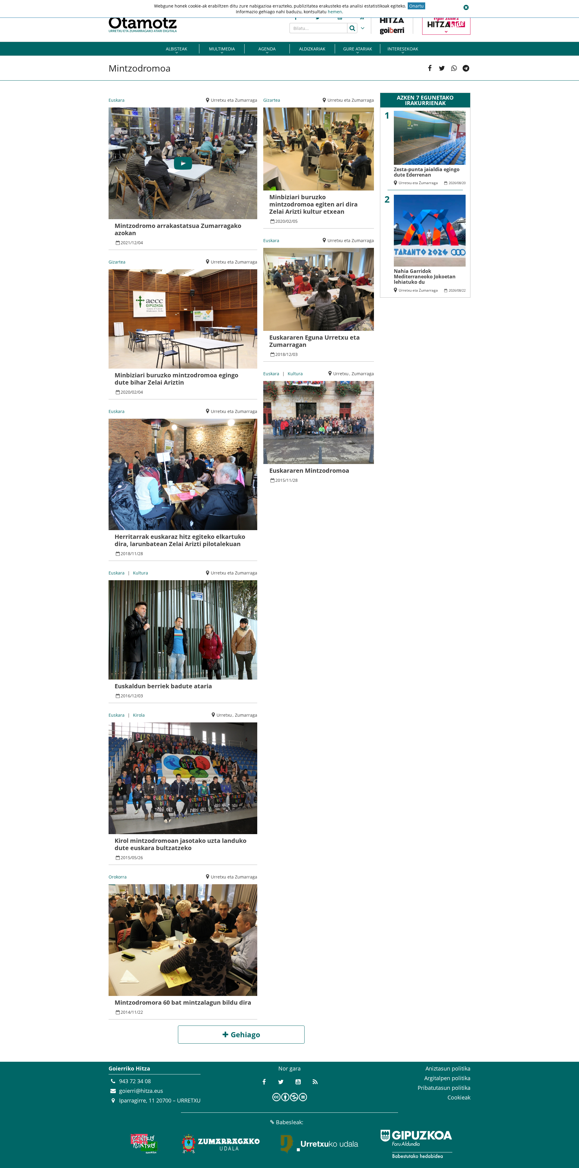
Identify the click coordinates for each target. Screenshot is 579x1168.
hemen (335, 11)
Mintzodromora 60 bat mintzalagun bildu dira (183, 1002)
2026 (452, 183)
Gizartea (117, 262)
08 (459, 183)
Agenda (267, 49)
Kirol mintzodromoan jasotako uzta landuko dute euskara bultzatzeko (180, 844)
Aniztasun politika (448, 1068)
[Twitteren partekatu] (441, 68)
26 (140, 857)
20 (464, 183)
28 (140, 553)
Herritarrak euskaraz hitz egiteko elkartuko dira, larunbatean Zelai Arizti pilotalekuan (180, 540)
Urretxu (224, 715)
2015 (125, 857)
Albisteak (176, 49)
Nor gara (289, 1068)
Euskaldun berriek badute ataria (163, 686)
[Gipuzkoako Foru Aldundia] (416, 1144)
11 (134, 553)
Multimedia (222, 49)
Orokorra (118, 877)
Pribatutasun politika (444, 1087)
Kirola (139, 715)
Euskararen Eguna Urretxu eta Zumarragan (314, 341)
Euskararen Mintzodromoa (309, 470)
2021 (125, 242)
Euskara (117, 100)
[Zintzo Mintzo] (143, 1144)
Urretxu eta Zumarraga (234, 100)
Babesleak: (289, 1122)
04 (140, 242)
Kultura (140, 573)
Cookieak (459, 1097)
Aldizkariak (312, 49)
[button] (465, 7)
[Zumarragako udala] (221, 1144)
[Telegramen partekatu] (465, 68)
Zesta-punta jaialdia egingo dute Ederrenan (427, 172)
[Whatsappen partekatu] (453, 68)
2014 (125, 1012)
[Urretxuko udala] (319, 1144)
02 (134, 392)
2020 (125, 392)
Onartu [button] (416, 6)
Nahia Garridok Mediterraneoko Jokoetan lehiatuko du (425, 276)
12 (134, 242)
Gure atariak (357, 49)
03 (140, 696)
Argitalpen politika (447, 1078)
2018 (125, 553)
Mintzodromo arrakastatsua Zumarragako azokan (178, 229)
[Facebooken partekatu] (429, 68)
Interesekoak (403, 49)
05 (134, 857)
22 (140, 1012)
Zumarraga (246, 715)
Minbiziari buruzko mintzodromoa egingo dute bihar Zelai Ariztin (176, 378)
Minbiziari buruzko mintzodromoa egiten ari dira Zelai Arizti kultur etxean (313, 204)
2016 (125, 696)
